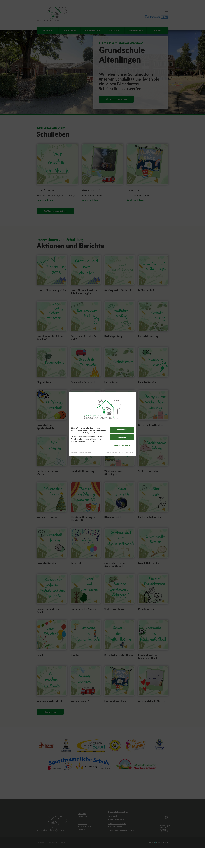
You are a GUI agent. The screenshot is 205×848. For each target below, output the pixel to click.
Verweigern (121, 437)
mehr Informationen (122, 445)
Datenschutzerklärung (85, 452)
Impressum (74, 452)
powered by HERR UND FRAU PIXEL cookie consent (119, 452)
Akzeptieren (122, 430)
